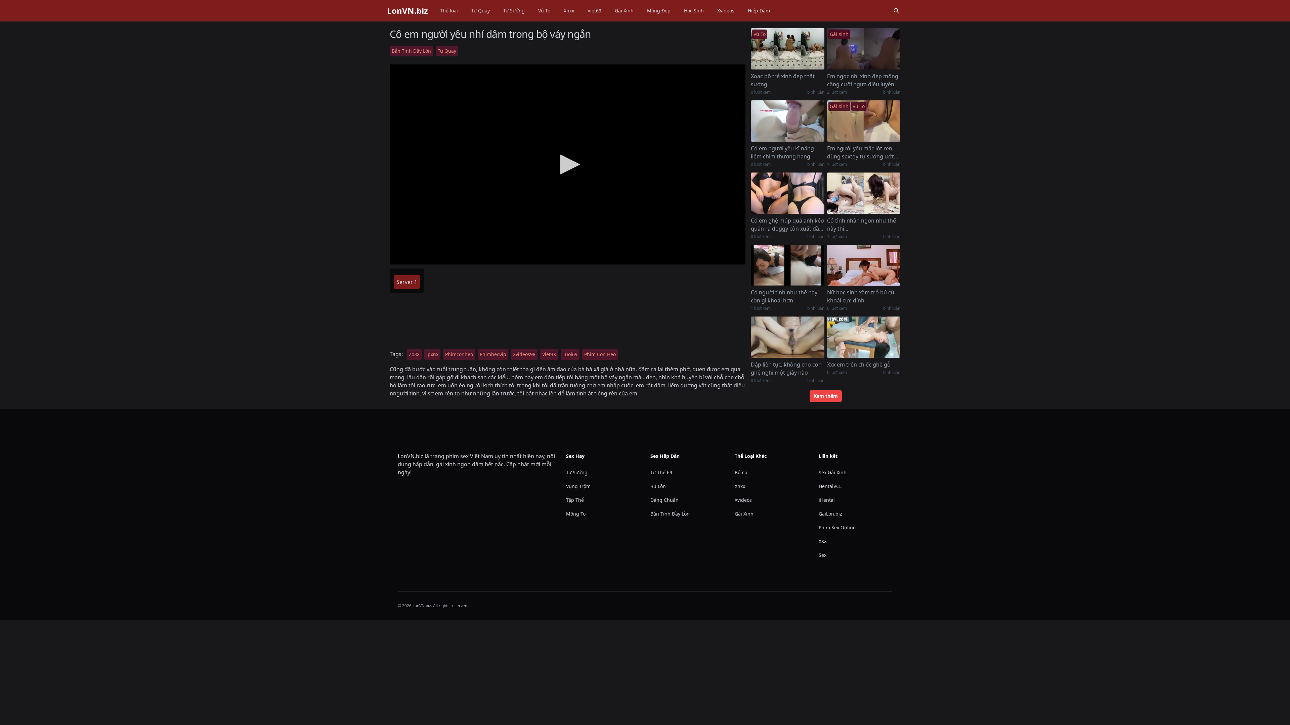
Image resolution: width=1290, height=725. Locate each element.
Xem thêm (826, 396)
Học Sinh (694, 10)
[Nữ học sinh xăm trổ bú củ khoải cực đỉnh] (863, 265)
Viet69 (594, 10)
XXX (823, 541)
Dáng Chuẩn (664, 500)
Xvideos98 (524, 354)
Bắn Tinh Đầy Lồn (411, 51)
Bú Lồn (658, 486)
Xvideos (725, 10)
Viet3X (549, 354)
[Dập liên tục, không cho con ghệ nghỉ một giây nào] (787, 337)
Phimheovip (493, 354)
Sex (822, 555)
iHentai (827, 500)
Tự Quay (480, 10)
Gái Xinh (624, 10)
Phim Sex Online (837, 527)
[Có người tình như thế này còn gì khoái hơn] (787, 265)
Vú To (544, 10)
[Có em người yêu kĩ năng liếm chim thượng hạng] (787, 121)
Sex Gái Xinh (833, 472)
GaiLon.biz (830, 514)
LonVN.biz (407, 10)
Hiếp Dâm (759, 10)
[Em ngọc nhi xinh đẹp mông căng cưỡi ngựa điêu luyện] (863, 48)
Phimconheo (459, 354)
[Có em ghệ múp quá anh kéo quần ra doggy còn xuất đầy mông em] (787, 193)
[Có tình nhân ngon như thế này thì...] (863, 193)
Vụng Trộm (578, 486)
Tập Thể (575, 500)
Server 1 (406, 282)
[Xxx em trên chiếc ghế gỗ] (863, 337)
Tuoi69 (570, 354)
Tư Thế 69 (661, 472)
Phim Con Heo (600, 354)
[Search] (896, 10)
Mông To (576, 514)
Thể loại (449, 10)
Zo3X (414, 354)
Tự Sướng (514, 10)
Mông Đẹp (659, 10)
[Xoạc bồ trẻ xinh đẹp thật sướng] (787, 48)
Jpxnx (432, 354)
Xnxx (569, 10)
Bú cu (741, 472)
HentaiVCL (830, 486)
